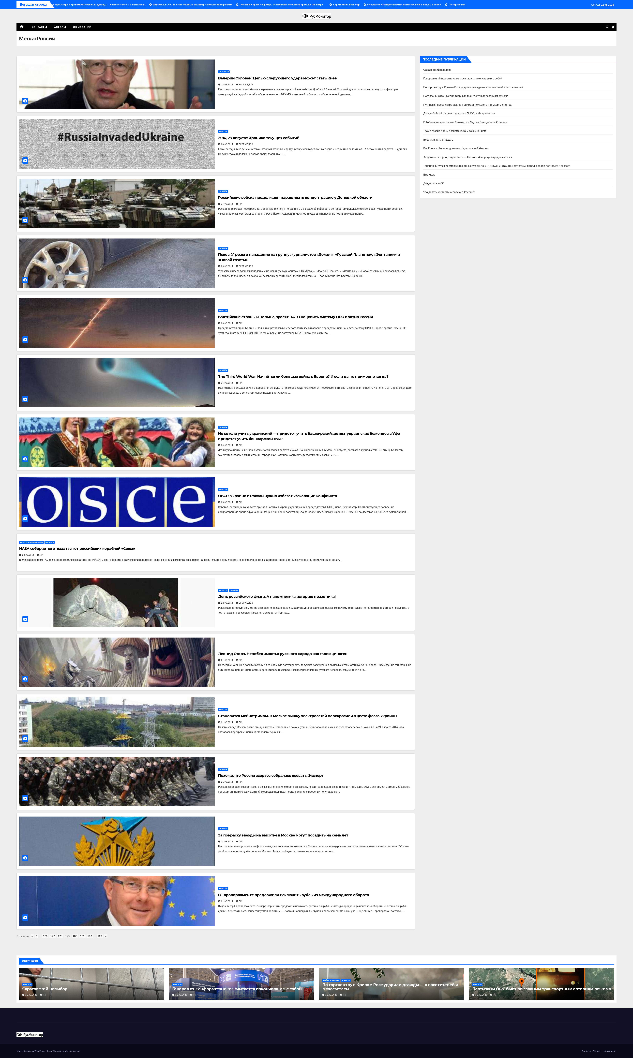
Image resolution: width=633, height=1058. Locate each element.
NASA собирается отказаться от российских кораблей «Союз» (77, 548)
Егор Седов (246, 84)
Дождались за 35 (433, 183)
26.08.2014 (227, 266)
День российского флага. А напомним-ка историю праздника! (276, 596)
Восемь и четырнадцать (438, 139)
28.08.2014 (227, 84)
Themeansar (74, 1051)
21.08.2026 (31, 995)
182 (90, 936)
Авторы (60, 27)
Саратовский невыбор (437, 69)
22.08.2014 (28, 555)
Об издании (82, 27)
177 (52, 936)
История (223, 590)
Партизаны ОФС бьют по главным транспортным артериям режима (465, 96)
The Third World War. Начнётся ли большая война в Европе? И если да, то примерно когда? (303, 376)
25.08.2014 (227, 383)
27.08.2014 (227, 204)
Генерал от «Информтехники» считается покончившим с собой (462, 78)
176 (45, 936)
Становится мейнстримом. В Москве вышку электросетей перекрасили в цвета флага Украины (307, 716)
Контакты (39, 27)
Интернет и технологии (31, 542)
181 (82, 936)
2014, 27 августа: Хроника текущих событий (258, 138)
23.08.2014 (227, 502)
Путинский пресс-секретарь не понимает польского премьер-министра (467, 104)
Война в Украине (331, 980)
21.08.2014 (227, 660)
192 (100, 936)
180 (75, 936)
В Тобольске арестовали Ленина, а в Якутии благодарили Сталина (465, 122)
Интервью (224, 72)
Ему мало (429, 174)
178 (60, 936)
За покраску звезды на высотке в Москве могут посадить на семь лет (283, 835)
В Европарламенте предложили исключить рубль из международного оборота (293, 895)
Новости (223, 131)
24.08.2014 (227, 445)
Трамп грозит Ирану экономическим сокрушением (454, 131)
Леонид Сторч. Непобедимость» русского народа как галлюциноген (282, 654)
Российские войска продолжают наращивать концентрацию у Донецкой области (295, 197)
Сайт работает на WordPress (31, 1051)
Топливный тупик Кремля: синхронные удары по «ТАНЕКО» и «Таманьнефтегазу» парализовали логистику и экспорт (497, 165)
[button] (607, 27)
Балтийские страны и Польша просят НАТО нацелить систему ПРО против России (295, 317)
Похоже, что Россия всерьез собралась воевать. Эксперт (271, 775)
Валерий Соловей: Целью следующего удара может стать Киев (277, 78)
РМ (240, 204)
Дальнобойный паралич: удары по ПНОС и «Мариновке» (459, 113)
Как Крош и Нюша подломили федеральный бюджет (456, 148)
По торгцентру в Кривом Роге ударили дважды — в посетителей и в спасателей (473, 87)
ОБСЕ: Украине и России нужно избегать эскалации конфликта (277, 496)
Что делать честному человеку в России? (449, 192)
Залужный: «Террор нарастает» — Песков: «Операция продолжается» (467, 157)
